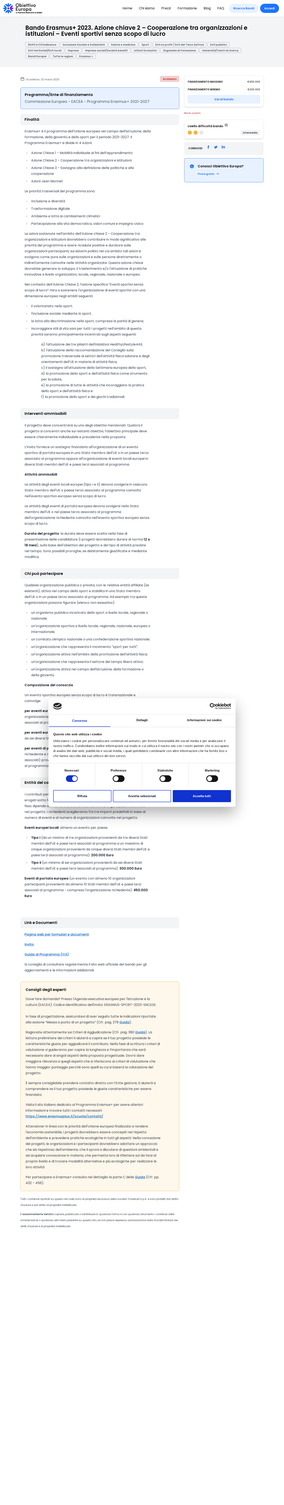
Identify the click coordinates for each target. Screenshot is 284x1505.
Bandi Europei (37, 56)
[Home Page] (22, 8)
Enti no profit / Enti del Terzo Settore (179, 44)
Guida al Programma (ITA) (47, 954)
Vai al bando (224, 99)
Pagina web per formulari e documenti (57, 934)
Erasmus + (86, 56)
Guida (124, 1022)
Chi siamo (147, 8)
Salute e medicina (123, 44)
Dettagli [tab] (142, 720)
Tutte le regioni (63, 56)
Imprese (73, 50)
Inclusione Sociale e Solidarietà (84, 44)
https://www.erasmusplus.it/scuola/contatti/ (64, 1116)
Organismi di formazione (179, 50)
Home (127, 8)
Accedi (269, 8)
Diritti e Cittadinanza (42, 44)
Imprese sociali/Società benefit (106, 50)
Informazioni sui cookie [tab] (204, 720)
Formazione (187, 8)
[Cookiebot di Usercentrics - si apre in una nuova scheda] (213, 706)
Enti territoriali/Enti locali (45, 50)
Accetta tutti (202, 796)
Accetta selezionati (142, 796)
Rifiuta (82, 796)
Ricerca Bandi (243, 8)
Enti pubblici (218, 44)
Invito (29, 944)
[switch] (119, 778)
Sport (145, 44)
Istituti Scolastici (145, 50)
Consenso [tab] (79, 720)
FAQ (220, 8)
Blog (207, 8)
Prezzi (166, 8)
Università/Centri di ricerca (220, 50)
